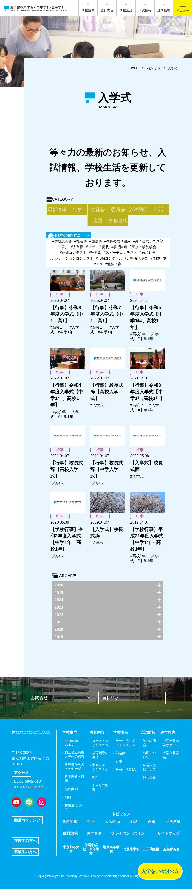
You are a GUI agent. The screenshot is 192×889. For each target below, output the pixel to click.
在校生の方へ (25, 841)
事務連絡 (118, 220)
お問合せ (39, 697)
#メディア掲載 (97, 247)
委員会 (118, 209)
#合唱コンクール (109, 258)
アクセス (21, 773)
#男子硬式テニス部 (148, 241)
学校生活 (126, 10)
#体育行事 (158, 258)
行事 (77, 209)
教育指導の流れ (100, 755)
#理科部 (95, 252)
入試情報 (144, 10)
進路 (98, 220)
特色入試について (149, 767)
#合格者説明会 (136, 258)
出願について (149, 755)
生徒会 (98, 209)
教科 (95, 777)
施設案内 (71, 789)
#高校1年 (58, 327)
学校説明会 (149, 743)
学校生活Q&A (126, 769)
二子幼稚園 (151, 849)
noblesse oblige (71, 742)
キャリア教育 (100, 788)
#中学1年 (65, 332)
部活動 (121, 753)
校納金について (74, 807)
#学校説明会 (62, 241)
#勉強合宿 (113, 264)
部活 (158, 209)
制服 (68, 797)
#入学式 (97, 405)
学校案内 (88, 10)
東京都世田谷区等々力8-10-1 (30, 761)
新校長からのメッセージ (74, 766)
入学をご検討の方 (160, 871)
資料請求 (110, 697)
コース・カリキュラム (100, 743)
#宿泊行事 (148, 252)
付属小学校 (131, 849)
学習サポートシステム (100, 767)
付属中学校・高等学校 (91, 849)
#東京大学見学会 (143, 247)
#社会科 (80, 241)
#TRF (98, 264)
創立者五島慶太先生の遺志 (74, 754)
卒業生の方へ (25, 852)
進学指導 (163, 10)
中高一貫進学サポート (171, 743)
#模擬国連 (119, 247)
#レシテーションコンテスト (71, 258)
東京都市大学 (71, 849)
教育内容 (107, 10)
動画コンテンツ (27, 820)
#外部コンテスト (73, 252)
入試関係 (138, 209)
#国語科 (95, 241)
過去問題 (149, 777)
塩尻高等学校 (111, 849)
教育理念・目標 (74, 779)
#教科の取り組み (117, 241)
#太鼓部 (77, 247)
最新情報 (57, 209)
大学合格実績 (171, 755)
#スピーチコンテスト (120, 252)
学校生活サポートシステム (125, 743)
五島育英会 (171, 849)
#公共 (63, 247)
